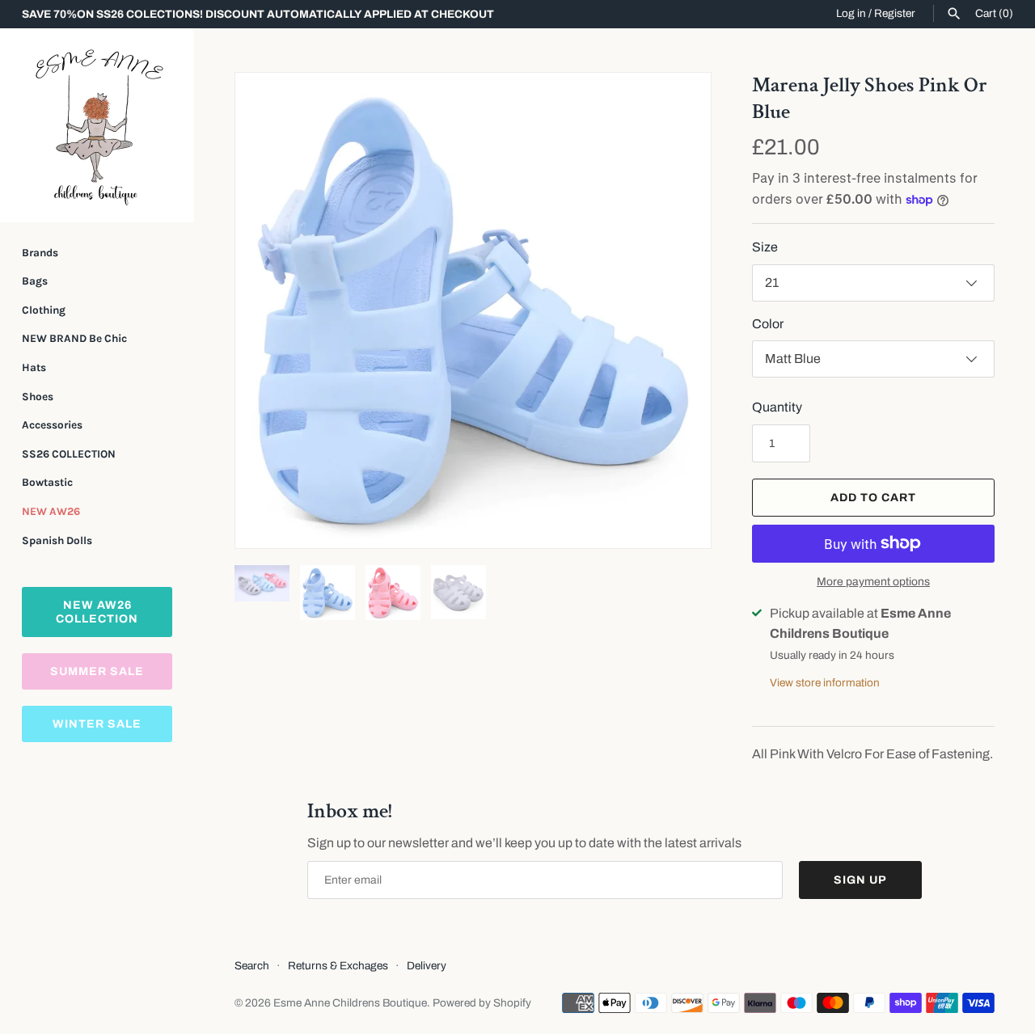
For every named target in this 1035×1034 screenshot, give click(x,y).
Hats (34, 367)
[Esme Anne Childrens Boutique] (97, 125)
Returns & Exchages (338, 966)
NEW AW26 (51, 511)
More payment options (873, 582)
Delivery (426, 966)
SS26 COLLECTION (69, 454)
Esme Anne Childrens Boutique (350, 1003)
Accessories (52, 425)
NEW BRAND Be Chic (74, 338)
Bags (35, 281)
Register (894, 13)
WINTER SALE (97, 724)
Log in (851, 13)
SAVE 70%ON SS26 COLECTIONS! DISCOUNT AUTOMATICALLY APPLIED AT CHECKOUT (258, 14)
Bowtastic (47, 482)
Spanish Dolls (57, 540)
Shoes (37, 396)
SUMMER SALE (97, 671)
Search (251, 966)
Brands (40, 253)
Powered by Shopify (482, 1003)
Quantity (777, 407)
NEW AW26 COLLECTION (97, 612)
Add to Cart (873, 498)
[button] (269, 310)
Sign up (860, 880)
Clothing (43, 310)
